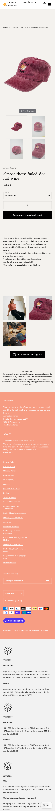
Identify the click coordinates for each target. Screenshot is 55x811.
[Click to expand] (27, 72)
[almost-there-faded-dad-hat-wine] (16, 126)
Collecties (15, 27)
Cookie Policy (8, 475)
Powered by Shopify (40, 630)
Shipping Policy (9, 471)
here (40, 407)
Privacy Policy (9, 466)
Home (5, 27)
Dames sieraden (9, 563)
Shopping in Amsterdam (13, 517)
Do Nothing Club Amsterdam (15, 513)
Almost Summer (10, 168)
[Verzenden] (47, 581)
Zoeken (6, 493)
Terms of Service (9, 497)
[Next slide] (52, 71)
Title (7, 192)
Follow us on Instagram (29, 354)
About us (7, 522)
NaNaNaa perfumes (11, 526)
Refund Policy (9, 462)
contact (6, 484)
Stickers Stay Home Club (13, 544)
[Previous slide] (2, 71)
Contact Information (11, 502)
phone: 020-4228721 (11, 489)
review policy (8, 480)
